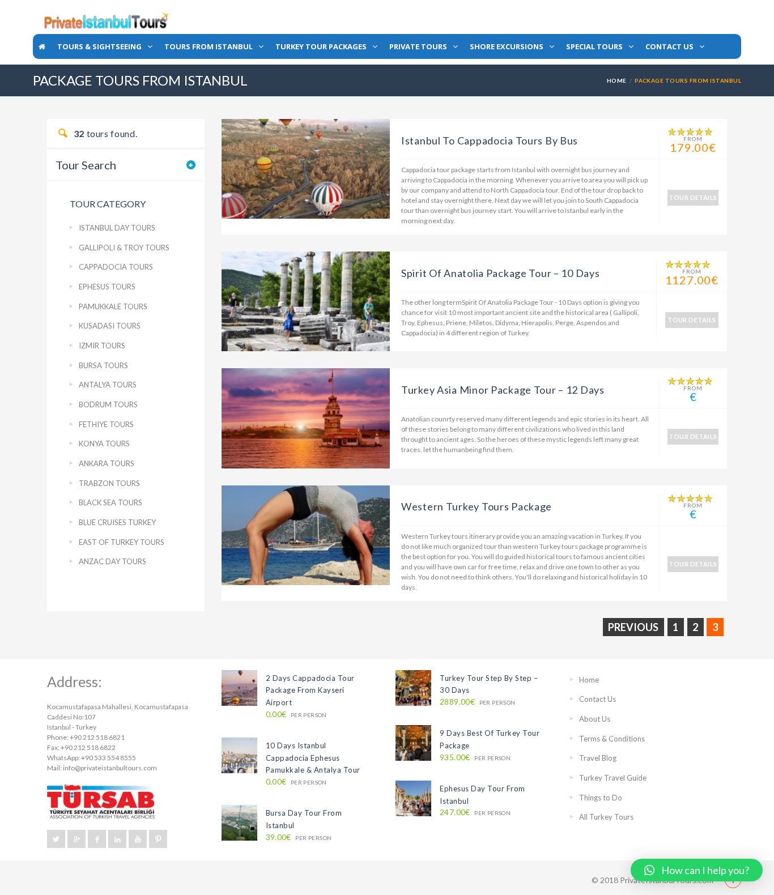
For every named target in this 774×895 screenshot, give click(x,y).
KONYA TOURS (104, 443)
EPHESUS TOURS (107, 286)
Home (617, 80)
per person (296, 714)
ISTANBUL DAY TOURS (117, 227)
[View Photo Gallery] (306, 168)
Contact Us (597, 699)
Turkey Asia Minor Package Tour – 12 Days (503, 389)
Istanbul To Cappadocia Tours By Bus (489, 140)
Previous (633, 627)
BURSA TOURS (103, 365)
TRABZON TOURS (109, 483)
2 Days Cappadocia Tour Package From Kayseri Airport (310, 690)
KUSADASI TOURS (110, 325)
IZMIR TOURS (102, 345)
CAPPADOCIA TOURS (116, 266)
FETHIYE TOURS (106, 424)
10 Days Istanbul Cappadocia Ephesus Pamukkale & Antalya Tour (313, 757)
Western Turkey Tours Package (476, 506)
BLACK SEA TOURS (110, 502)
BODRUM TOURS (108, 404)
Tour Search (86, 165)
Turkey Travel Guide (613, 777)
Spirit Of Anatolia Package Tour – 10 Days (500, 273)
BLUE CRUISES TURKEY (117, 522)
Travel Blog (597, 757)
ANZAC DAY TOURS (112, 561)
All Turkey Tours (606, 816)
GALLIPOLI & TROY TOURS (124, 247)
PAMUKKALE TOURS (113, 306)
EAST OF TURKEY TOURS (121, 542)
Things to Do (600, 797)
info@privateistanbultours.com (110, 768)
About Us (594, 718)
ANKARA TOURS (106, 463)
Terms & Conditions (612, 738)
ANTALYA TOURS (108, 384)
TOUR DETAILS (693, 197)
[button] (697, 870)
